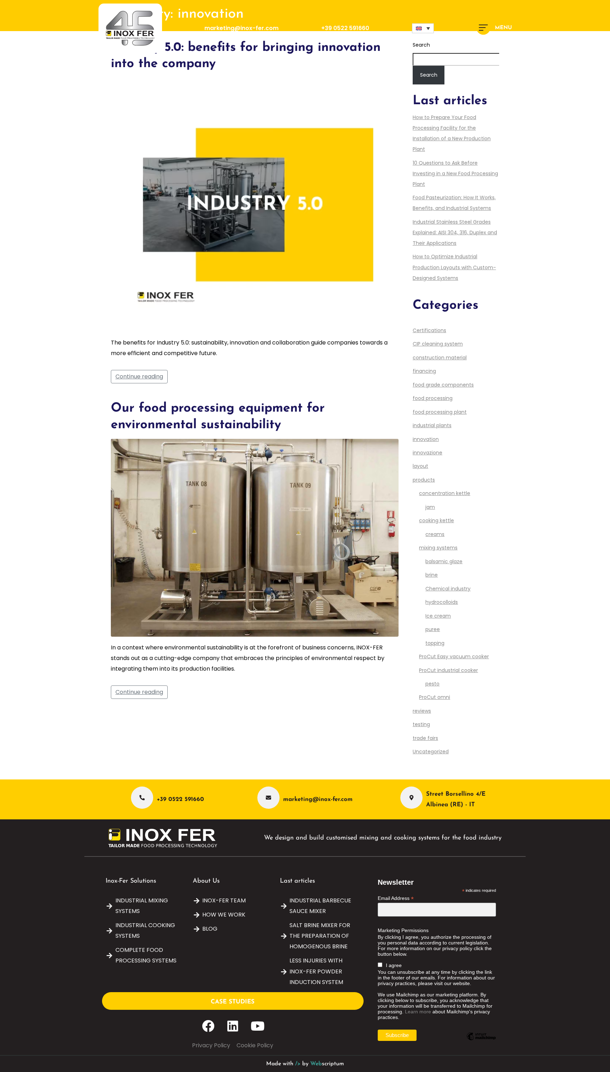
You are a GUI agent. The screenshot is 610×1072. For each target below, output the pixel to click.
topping (434, 643)
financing (424, 371)
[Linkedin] (233, 1026)
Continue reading (139, 376)
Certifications (429, 330)
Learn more (418, 1011)
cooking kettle (436, 520)
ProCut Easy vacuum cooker (454, 656)
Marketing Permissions (403, 930)
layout (420, 466)
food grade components (443, 384)
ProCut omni (434, 697)
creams (434, 534)
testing (421, 724)
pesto (432, 683)
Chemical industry (448, 588)
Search (428, 74)
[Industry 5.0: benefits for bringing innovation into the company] (255, 204)
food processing (433, 398)
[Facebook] (208, 1026)
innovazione (427, 452)
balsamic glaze (443, 561)
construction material (440, 357)
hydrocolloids (441, 602)
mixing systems (438, 547)
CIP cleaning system (438, 343)
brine (431, 574)
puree (432, 629)
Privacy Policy (211, 1045)
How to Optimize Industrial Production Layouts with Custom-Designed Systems (454, 267)
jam (430, 507)
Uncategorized (431, 751)
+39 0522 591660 (345, 28)
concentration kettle (444, 493)
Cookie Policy (255, 1045)
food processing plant (440, 412)
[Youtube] (257, 1026)
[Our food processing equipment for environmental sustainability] (255, 537)
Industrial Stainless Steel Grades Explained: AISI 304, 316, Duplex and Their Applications (455, 232)
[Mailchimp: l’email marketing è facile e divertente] (481, 1041)
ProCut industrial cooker (448, 670)
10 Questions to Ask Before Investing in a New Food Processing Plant (455, 173)
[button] (423, 28)
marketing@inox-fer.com (241, 28)
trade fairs (425, 738)
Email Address (396, 898)
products (424, 479)
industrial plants (432, 425)
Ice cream (438, 615)
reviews (422, 710)
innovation (426, 439)
